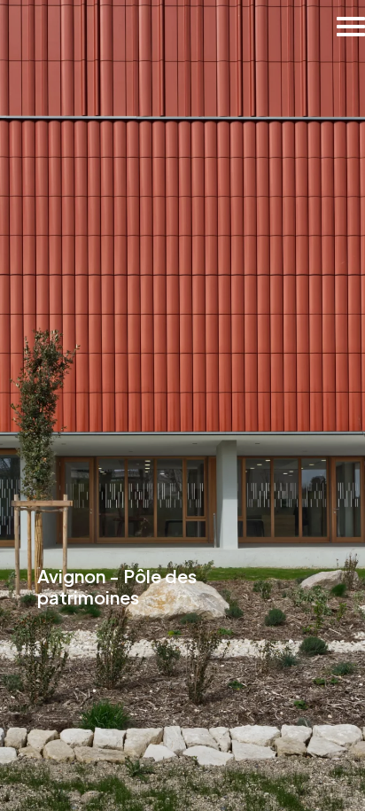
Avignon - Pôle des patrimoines (117, 586)
